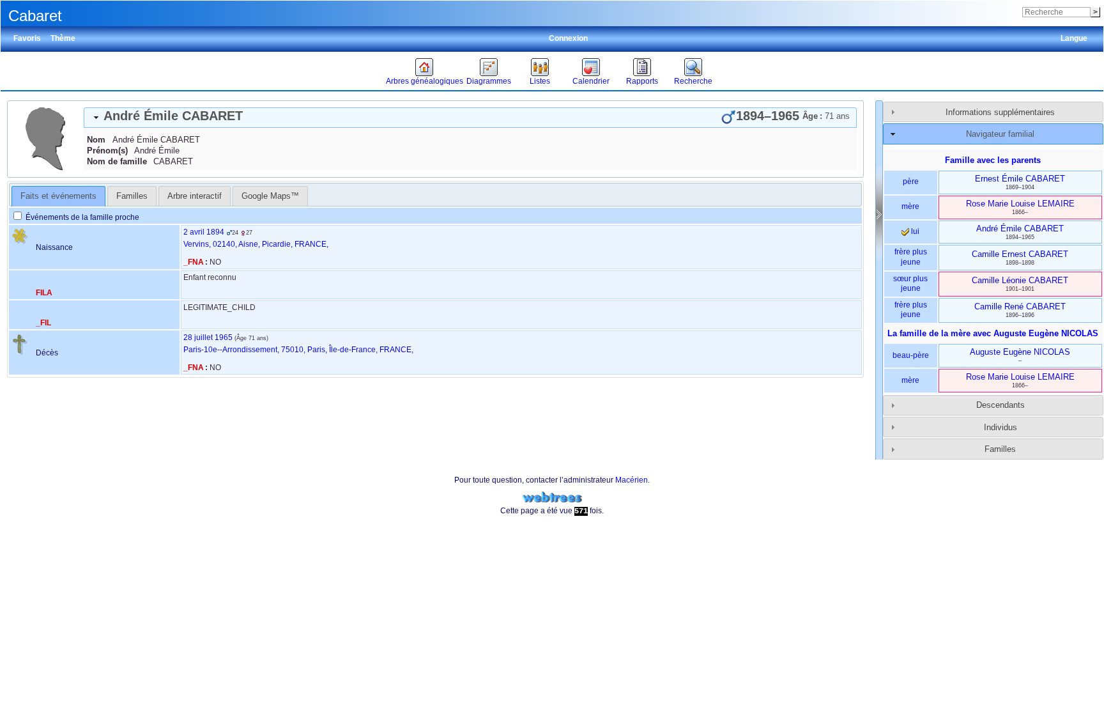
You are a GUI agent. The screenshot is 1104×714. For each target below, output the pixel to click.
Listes (540, 81)
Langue (1074, 38)
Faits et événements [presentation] (58, 196)
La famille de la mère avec (992, 333)
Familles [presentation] (132, 196)
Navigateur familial (1000, 134)
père (911, 181)
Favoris (27, 38)
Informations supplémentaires (1000, 112)
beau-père (911, 355)
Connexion (568, 38)
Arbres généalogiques (424, 81)
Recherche (693, 81)
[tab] (470, 117)
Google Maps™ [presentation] (270, 196)
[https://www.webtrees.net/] (552, 497)
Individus (1000, 427)
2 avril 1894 (203, 232)
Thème (62, 38)
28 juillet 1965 (208, 337)
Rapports (642, 81)
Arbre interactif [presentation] (194, 196)
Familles (1000, 449)
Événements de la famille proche (81, 217)
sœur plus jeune (910, 283)
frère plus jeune (910, 257)
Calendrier (591, 81)
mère (910, 206)
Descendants (1000, 405)
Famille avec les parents (993, 160)
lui (914, 231)
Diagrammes (488, 81)
